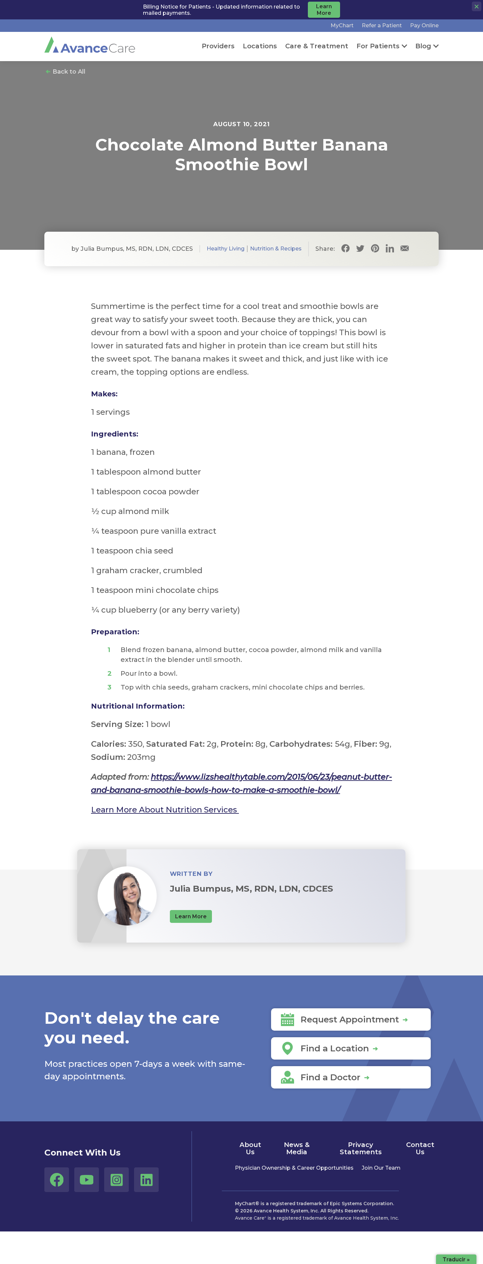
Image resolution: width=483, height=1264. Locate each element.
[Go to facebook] (56, 1179)
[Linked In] (389, 249)
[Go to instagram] (116, 1179)
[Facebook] (345, 249)
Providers (218, 46)
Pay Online (424, 25)
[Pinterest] (375, 249)
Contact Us (420, 1148)
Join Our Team (381, 1168)
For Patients (378, 46)
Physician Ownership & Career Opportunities (294, 1168)
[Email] (404, 249)
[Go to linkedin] (146, 1179)
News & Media (297, 1148)
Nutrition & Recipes (276, 249)
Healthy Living (225, 249)
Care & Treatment (316, 46)
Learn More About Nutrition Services (165, 809)
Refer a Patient (382, 25)
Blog (423, 46)
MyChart (342, 25)
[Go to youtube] (86, 1179)
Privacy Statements (361, 1148)
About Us (250, 1148)
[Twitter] (360, 249)
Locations (260, 46)
